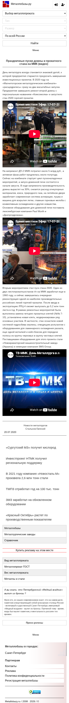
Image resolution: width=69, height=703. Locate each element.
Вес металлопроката (16, 572)
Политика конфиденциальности (24, 675)
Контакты (11, 666)
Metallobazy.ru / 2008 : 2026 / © (22, 701)
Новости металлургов (35, 425)
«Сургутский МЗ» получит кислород (31, 447)
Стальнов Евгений (35, 428)
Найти (34, 43)
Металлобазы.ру (21, 3)
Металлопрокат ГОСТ (17, 566)
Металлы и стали (14, 578)
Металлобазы (12, 528)
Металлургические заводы (19, 534)
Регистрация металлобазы (21, 680)
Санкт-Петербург (15, 653)
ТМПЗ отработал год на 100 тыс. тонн (32, 489)
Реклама (10, 671)
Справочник (11, 540)
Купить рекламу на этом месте (34, 550)
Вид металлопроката (16, 560)
